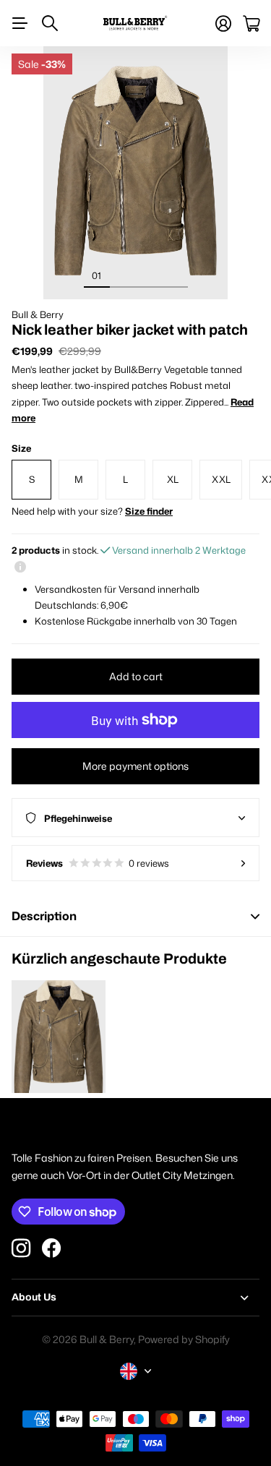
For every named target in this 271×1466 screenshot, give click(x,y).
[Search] (50, 23)
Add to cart (136, 676)
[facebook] (51, 1248)
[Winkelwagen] (251, 23)
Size (21, 448)
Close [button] (135, 1297)
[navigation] (123, 275)
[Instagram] (21, 1248)
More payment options (135, 766)
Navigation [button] (19, 23)
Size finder (149, 511)
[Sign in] (223, 23)
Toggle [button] (255, 916)
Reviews (97, 863)
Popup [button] (20, 566)
